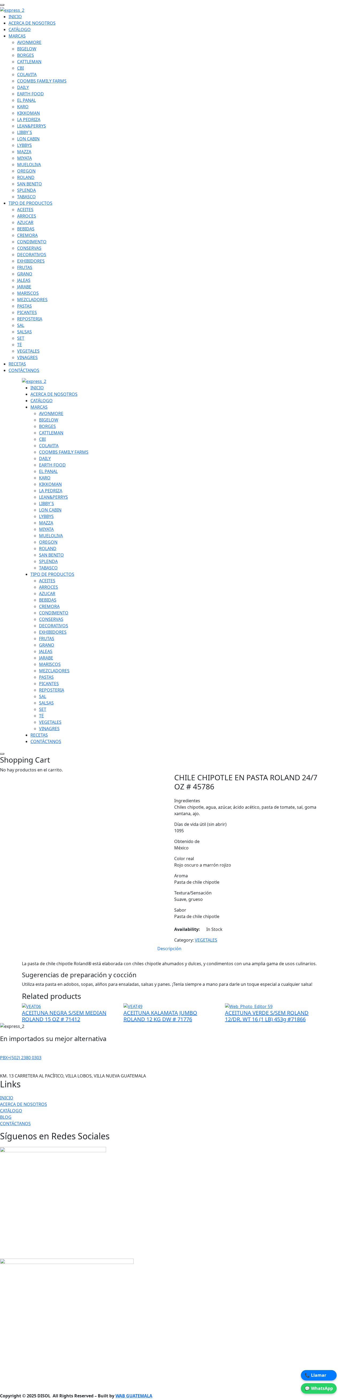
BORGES (25, 55)
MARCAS (17, 36)
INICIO (15, 17)
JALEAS (23, 280)
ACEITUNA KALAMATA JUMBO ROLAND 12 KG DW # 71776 (160, 1016)
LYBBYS (24, 145)
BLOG (5, 1117)
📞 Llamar (315, 1375)
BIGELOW (26, 49)
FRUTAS (24, 267)
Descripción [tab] (169, 949)
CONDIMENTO (31, 242)
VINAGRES (27, 357)
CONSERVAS (29, 248)
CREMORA (27, 235)
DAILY (23, 87)
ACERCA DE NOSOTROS (32, 23)
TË (19, 345)
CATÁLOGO (20, 29)
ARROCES (26, 216)
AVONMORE (29, 42)
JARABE (24, 287)
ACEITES (25, 209)
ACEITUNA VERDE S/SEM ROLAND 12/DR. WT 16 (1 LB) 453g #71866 (267, 1016)
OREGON (26, 171)
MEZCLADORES (32, 300)
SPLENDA (26, 190)
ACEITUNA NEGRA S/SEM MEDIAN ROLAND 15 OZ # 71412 (64, 1016)
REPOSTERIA (29, 319)
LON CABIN (28, 139)
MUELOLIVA (29, 164)
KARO (23, 107)
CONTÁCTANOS (24, 370)
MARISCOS (28, 293)
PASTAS (24, 306)
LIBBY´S (24, 132)
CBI (20, 68)
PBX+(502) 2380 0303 (20, 1058)
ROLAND (25, 177)
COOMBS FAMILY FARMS (42, 81)
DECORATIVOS (31, 255)
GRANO (24, 274)
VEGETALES (28, 351)
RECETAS (17, 364)
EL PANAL (26, 100)
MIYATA (24, 158)
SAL (20, 325)
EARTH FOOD (30, 94)
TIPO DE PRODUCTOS (30, 203)
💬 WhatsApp (319, 1388)
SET (20, 338)
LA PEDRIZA (28, 119)
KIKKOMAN (28, 113)
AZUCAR (25, 222)
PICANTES (27, 312)
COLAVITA (27, 74)
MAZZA (24, 152)
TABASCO (26, 197)
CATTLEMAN (29, 62)
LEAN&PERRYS (31, 126)
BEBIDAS (25, 229)
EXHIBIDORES (31, 261)
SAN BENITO (29, 184)
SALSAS (24, 332)
